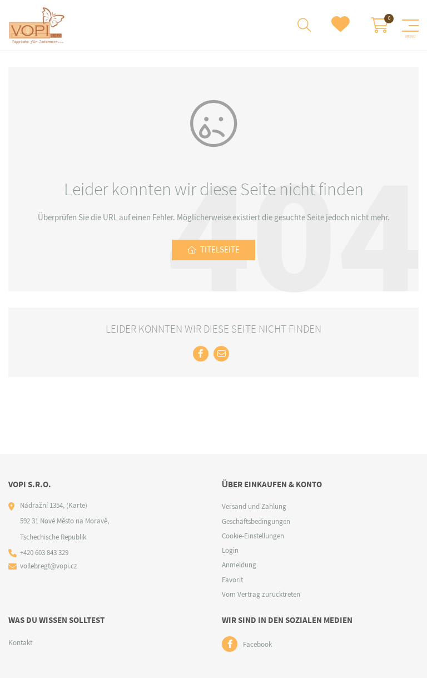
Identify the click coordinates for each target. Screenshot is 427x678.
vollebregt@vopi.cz (48, 566)
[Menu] (410, 25)
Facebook (257, 644)
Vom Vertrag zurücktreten (261, 594)
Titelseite (220, 249)
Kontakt (20, 642)
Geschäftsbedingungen (256, 521)
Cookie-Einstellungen (253, 536)
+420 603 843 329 (44, 552)
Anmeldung (239, 565)
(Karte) (76, 505)
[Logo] (37, 25)
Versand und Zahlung (254, 506)
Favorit (232, 580)
